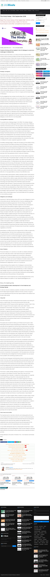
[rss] (42, 1)
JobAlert (7, 0)
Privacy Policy (23, 0)
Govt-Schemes (41, 532)
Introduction (3, 0)
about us (27, 0)
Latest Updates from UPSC (17, 461)
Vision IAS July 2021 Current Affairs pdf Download (43, 87)
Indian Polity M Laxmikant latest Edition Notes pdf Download (9, 515)
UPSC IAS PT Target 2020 (17, 456)
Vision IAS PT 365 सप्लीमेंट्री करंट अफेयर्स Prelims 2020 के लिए (44, 39)
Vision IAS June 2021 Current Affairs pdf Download (43, 92)
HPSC (45, 532)
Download (21, 10)
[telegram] (45, 1)
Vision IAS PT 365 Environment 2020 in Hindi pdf (44, 59)
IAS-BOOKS (42, 534)
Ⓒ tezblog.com (14, 574)
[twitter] (41, 1)
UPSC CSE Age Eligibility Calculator (42, 32)
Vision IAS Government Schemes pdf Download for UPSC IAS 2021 (26, 532)
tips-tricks (46, 544)
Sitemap (19, 0)
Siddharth (2, 18)
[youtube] (43, 1)
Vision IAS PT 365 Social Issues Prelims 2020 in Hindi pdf (44, 54)
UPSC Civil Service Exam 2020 (17, 448)
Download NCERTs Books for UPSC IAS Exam (17, 458)
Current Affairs (12, 10)
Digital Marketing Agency (18, 469)
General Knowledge (37, 531)
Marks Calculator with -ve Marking (42, 30)
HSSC (35, 534)
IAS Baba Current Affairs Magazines (17, 459)
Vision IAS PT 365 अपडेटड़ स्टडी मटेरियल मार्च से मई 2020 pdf (45, 44)
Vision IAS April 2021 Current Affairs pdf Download (43, 102)
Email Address (39, 20)
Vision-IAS (43, 542)
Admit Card (11, 0)
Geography (36, 532)
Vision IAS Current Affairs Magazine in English (17, 455)
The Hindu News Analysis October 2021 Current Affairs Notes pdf (17, 483)
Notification (40, 539)
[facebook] (47, 1)
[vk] (46, 73)
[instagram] (46, 1)
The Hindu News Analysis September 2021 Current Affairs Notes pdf (29, 483)
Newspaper (29, 10)
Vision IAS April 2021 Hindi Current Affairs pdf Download (27, 545)
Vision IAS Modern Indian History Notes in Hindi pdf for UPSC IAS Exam (43, 561)
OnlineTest (44, 539)
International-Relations (37, 537)
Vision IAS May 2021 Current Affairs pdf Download (43, 97)
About (44, 574)
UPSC (6, 10)
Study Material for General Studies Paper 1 (17, 445)
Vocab (47, 542)
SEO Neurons (7, 574)
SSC (9, 10)
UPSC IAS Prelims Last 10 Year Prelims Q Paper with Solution (17, 444)
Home (4, 10)
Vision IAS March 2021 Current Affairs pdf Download (44, 107)
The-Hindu (4, 14)
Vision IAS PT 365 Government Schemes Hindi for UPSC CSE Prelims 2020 (44, 49)
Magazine (35, 539)
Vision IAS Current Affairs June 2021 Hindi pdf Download (27, 524)
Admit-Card (36, 526)
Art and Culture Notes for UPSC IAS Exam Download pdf (10, 511)
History (38, 534)
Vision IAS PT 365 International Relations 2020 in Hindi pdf (44, 64)
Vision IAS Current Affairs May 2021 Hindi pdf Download (27, 528)
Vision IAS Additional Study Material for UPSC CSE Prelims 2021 (27, 515)
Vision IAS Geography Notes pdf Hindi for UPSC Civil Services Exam (43, 556)
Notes (33, 10)
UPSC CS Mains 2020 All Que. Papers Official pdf (17, 450)
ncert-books (41, 544)
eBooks (25, 10)
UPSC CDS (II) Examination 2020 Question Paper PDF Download (10, 524)
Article (45, 526)
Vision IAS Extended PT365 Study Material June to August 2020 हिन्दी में (43, 551)
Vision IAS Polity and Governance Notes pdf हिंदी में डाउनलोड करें (43, 565)
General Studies (43, 531)
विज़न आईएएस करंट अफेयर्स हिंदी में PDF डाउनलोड (17, 453)
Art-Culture (41, 526)
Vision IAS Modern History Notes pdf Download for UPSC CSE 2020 (10, 529)
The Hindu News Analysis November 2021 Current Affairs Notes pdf (5, 483)
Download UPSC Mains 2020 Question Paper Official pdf (10, 520)
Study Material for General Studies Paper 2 (17, 447)
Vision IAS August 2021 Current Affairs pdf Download (44, 82)
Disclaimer (15, 0)
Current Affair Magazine (37, 529)
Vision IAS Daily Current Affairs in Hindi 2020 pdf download (43, 570)
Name (37, 18)
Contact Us (37, 10)
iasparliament (36, 544)
